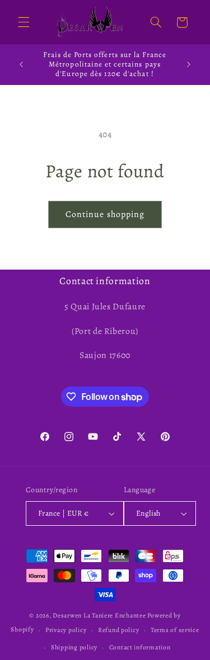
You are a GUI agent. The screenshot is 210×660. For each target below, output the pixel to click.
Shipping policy (74, 647)
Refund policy (118, 629)
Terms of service (175, 629)
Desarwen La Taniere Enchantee (99, 615)
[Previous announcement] (21, 64)
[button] (23, 22)
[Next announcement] (188, 64)
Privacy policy (65, 629)
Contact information (140, 647)
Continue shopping (105, 214)
